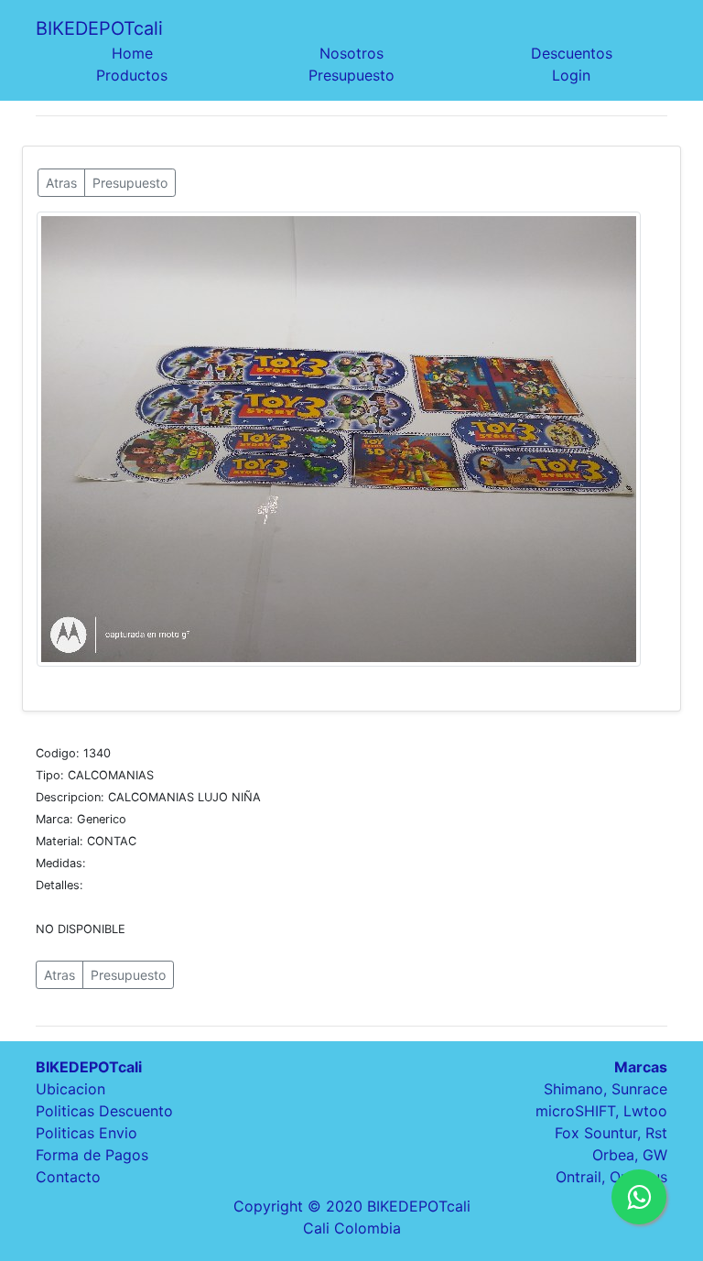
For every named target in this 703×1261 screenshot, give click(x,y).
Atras (61, 182)
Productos (132, 75)
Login (571, 75)
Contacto (68, 1177)
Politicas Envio (86, 1133)
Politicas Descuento (104, 1111)
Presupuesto (351, 75)
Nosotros (351, 53)
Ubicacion (70, 1089)
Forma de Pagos (92, 1155)
